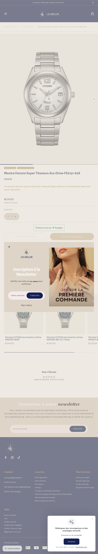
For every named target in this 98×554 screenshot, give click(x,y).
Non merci (26, 305)
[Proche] (9, 247)
